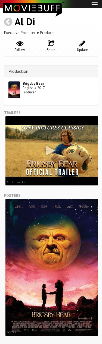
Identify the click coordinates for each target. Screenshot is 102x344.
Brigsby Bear (33, 83)
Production (18, 71)
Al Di (25, 21)
